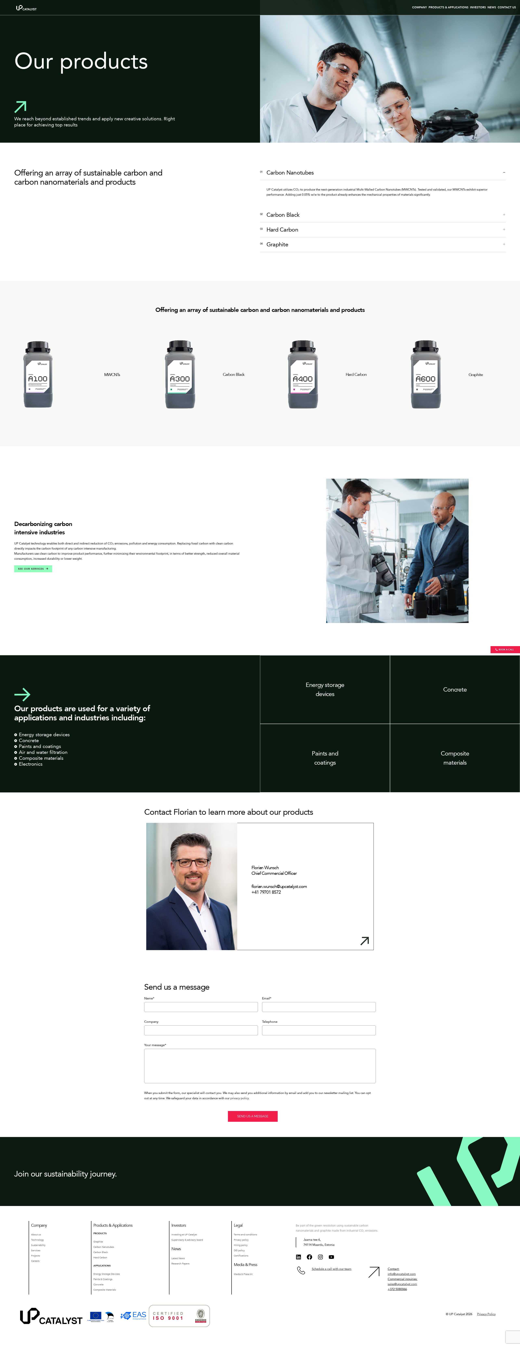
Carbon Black (234, 374)
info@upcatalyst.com (402, 1274)
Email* (266, 998)
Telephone (269, 1021)
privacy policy (239, 1098)
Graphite (476, 374)
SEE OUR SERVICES (31, 568)
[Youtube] (331, 1256)
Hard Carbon (356, 374)
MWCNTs (112, 374)
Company (419, 7)
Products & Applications (448, 7)
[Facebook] (309, 1256)
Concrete (455, 689)
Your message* (155, 1045)
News (492, 7)
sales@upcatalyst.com (402, 1284)
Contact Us (507, 7)
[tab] (383, 172)
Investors (478, 7)
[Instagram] (320, 1256)
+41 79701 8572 (266, 892)
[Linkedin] (298, 1256)
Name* (149, 998)
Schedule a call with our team (331, 1269)
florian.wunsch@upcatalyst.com (279, 887)
